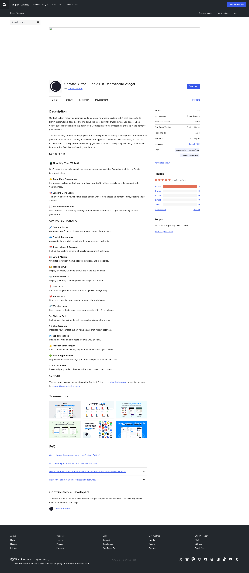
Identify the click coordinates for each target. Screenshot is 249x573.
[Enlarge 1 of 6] (77, 404)
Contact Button (75, 88)
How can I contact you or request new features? (72, 480)
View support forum (164, 231)
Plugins (60, 544)
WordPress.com (202, 536)
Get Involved (154, 536)
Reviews (69, 99)
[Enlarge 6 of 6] (143, 424)
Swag (152, 548)
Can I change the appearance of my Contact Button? (74, 455)
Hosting (13, 544)
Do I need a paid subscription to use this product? (73, 463)
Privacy (13, 548)
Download (193, 86)
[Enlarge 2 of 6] (110, 404)
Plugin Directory (17, 13)
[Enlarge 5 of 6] (110, 424)
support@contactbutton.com (66, 386)
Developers (108, 544)
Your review (160, 209)
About (13, 536)
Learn (105, 536)
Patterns (60, 548)
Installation (84, 99)
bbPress (198, 544)
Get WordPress (237, 4)
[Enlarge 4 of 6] (77, 424)
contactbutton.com (117, 382)
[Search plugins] (37, 22)
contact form (194, 150)
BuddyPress (200, 548)
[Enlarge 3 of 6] (143, 404)
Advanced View (162, 162)
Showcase (61, 536)
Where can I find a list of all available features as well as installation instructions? (87, 471)
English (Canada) (42, 560)
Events (152, 540)
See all (196, 209)
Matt (197, 540)
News (12, 540)
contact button (181, 150)
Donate (152, 544)
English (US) (194, 144)
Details (55, 99)
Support (196, 99)
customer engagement (190, 155)
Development (101, 99)
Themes (60, 540)
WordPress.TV (109, 548)
